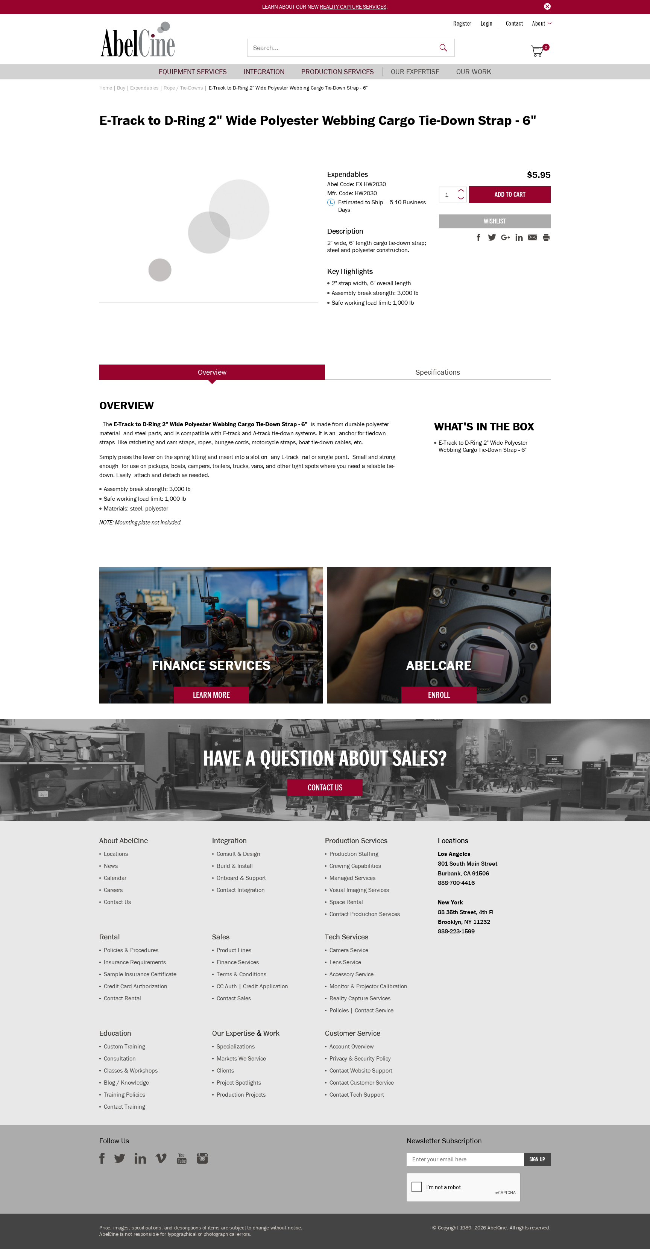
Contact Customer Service (362, 1082)
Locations (116, 854)
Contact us (325, 787)
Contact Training (124, 1106)
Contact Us (117, 902)
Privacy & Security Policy (360, 1058)
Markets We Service (241, 1058)
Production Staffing (354, 854)
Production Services (337, 72)
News (111, 866)
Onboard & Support (241, 878)
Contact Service (374, 1010)
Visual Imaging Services (359, 890)
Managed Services (352, 878)
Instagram (202, 1158)
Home (105, 88)
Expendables (144, 88)
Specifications (438, 372)
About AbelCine (123, 840)
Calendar (115, 878)
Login (487, 23)
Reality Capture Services (353, 7)
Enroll (439, 694)
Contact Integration (241, 890)
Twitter (119, 1158)
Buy (121, 88)
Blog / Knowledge (126, 1082)
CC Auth (227, 986)
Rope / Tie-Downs (183, 88)
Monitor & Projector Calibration (368, 986)
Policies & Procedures (131, 950)
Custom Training (124, 1046)
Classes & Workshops (131, 1070)
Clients (225, 1070)
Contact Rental (122, 998)
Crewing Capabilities (355, 866)
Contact (514, 23)
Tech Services (346, 937)
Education (115, 1033)
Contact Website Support (361, 1070)
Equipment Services (193, 72)
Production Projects (241, 1094)
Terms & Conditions (241, 974)
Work (271, 1033)
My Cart (546, 48)
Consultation (120, 1058)
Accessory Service (352, 974)
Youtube (181, 1158)
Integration (264, 72)
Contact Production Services (365, 914)
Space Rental (346, 902)
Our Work (473, 72)
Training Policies (124, 1094)
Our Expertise (415, 72)
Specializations (236, 1046)
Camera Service (349, 950)
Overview (212, 372)
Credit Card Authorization (135, 986)
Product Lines (234, 950)
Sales (220, 937)
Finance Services (238, 962)
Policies (339, 1010)
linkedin (140, 1158)
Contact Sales (234, 998)
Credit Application (265, 986)
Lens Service (345, 962)
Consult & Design (238, 854)
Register (462, 23)
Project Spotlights (239, 1082)
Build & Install (235, 866)
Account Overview (352, 1046)
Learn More (211, 694)
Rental (109, 937)
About (538, 23)
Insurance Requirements (135, 962)
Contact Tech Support (357, 1094)
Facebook (102, 1158)
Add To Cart (510, 194)
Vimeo (161, 1158)
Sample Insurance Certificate (140, 974)
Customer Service (352, 1033)
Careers (113, 890)
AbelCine (137, 39)
